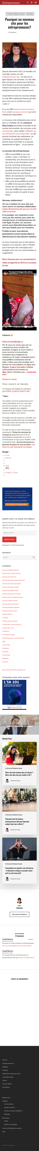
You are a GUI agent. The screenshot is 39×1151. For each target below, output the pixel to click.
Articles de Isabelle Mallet (10, 590)
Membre (5, 1101)
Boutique (7, 1114)
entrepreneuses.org (10, 77)
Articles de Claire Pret (9, 577)
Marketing (5, 648)
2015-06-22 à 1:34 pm (7, 953)
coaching (5, 617)
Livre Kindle (6, 645)
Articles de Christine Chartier (11, 573)
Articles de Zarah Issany (9, 611)
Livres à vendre (7, 1084)
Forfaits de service (8, 1063)
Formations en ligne (8, 634)
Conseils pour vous (8, 628)
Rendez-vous (6, 1097)
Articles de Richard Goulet (10, 604)
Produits (5, 1070)
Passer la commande (10, 1124)
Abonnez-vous (9, 539)
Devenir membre (9, 1107)
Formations (6, 1087)
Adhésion (5, 1067)
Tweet (7, 465)
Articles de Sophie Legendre (11, 607)
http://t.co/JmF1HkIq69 (9, 946)
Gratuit (4, 1080)
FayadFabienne (7, 939)
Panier (6, 1121)
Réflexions (5, 658)
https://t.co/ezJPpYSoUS (26, 957)
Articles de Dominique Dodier (11, 583)
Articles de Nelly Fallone (10, 600)
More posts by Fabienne (19, 914)
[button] (35, 2)
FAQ (3, 1131)
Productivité (6, 655)
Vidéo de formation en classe (11, 1073)
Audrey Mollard (7, 614)
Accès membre (9, 1104)
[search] (28, 2)
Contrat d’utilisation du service (12, 1128)
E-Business (5, 631)
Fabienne (13, 32)
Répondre (30, 939)
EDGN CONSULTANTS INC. (18, 391)
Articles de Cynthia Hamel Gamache (13, 580)
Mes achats (5, 1118)
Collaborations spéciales (10, 621)
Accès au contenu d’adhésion (13, 1111)
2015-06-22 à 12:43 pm (7, 941)
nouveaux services (20, 112)
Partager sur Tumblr (11, 472)
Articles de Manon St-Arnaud (11, 594)
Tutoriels (5, 662)
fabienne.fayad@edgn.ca (12, 342)
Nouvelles (30, 14)
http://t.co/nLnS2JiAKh (24, 946)
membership (7, 131)
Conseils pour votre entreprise (11, 624)
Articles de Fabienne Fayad (15, 14)
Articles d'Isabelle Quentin (10, 570)
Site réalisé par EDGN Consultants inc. (14, 670)
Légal (4, 641)
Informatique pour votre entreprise (13, 638)
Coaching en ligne (7, 1077)
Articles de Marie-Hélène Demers (12, 597)
